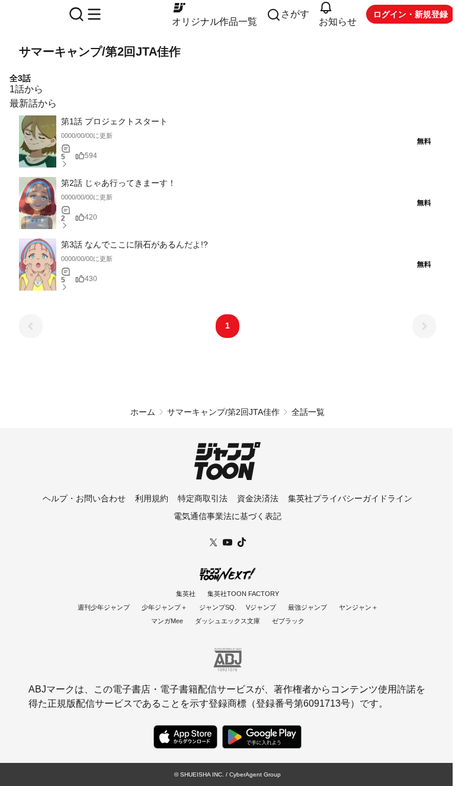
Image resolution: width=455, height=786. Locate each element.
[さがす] (76, 14)
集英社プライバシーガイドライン (350, 498)
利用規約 (151, 498)
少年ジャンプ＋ (164, 607)
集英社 (186, 593)
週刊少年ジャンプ (104, 607)
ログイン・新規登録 (410, 14)
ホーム (142, 412)
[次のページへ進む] (424, 326)
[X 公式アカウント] (213, 541)
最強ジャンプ (307, 607)
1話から (26, 89)
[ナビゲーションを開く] (94, 14)
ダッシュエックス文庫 (227, 620)
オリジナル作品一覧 (214, 22)
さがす (295, 14)
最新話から (33, 103)
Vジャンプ (261, 607)
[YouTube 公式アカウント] (227, 541)
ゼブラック (288, 620)
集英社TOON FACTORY (243, 593)
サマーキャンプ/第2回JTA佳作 (223, 412)
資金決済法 (257, 498)
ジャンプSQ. (217, 607)
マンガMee (167, 620)
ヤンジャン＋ (358, 607)
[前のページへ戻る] (31, 326)
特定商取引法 (203, 498)
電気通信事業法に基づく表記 (227, 516)
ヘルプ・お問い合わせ (84, 498)
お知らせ (338, 22)
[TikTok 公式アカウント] (241, 541)
